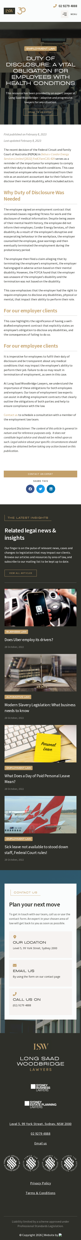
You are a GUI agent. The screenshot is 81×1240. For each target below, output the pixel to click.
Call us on (27, 1000)
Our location (29, 942)
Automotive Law (17, 697)
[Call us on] (15, 994)
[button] (30, 489)
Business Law (16, 632)
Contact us (11, 415)
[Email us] (15, 965)
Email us (23, 971)
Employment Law (18, 768)
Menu (74, 14)
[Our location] (15, 937)
